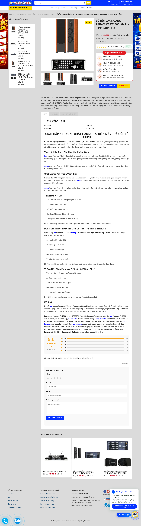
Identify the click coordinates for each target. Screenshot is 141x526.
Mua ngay (123, 86)
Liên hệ (89, 8)
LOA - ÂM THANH (34, 14)
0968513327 (112, 2)
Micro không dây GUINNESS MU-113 (54, 471)
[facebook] (104, 491)
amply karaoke (100, 319)
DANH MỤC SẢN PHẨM (17, 14)
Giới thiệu (63, 8)
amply (78, 180)
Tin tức (82, 8)
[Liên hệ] (4, 520)
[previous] (44, 44)
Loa (45, 156)
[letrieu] (21, 3)
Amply (46, 166)
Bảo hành (54, 114)
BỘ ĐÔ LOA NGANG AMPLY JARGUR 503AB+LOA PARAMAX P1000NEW (115, 472)
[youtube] (108, 491)
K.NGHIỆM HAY (126, 2)
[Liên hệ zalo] (17, 520)
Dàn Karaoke (49, 14)
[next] (90, 44)
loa (54, 233)
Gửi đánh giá (56, 418)
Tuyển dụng (73, 8)
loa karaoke (72, 319)
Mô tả (45, 114)
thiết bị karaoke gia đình (66, 332)
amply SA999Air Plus (75, 316)
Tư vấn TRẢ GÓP (108, 86)
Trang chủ (53, 8)
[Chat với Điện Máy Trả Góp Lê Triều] (135, 514)
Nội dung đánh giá (53, 400)
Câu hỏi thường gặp (68, 114)
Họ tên (49, 383)
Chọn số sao (51, 374)
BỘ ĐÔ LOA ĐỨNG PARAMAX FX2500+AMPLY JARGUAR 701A (83, 472)
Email (48, 391)
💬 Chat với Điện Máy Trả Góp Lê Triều (124, 506)
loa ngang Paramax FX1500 (55, 316)
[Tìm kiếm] (84, 3)
